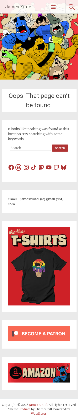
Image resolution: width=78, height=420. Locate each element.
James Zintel (18, 6)
